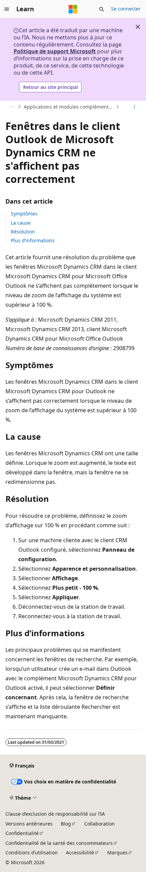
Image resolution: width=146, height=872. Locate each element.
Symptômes (24, 213)
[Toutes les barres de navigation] (11, 106)
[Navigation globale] (7, 9)
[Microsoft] (73, 9)
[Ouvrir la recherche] (101, 9)
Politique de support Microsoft (55, 51)
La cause (21, 223)
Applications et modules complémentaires (69, 106)
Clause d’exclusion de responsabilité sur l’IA (55, 814)
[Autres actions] (135, 106)
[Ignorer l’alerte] (137, 26)
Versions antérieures (29, 823)
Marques (117, 852)
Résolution (23, 231)
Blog (66, 823)
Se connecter (126, 8)
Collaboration (99, 823)
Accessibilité (80, 852)
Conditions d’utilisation (31, 852)
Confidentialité (22, 833)
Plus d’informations (33, 240)
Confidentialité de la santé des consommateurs (59, 843)
